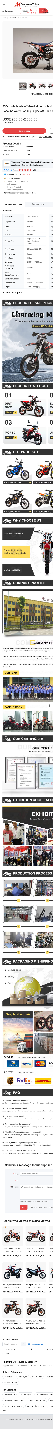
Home (4, 18)
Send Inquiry (24, 131)
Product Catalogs (37, 1344)
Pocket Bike (8, 1377)
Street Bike (29, 1349)
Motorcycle (22, 1377)
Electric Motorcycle (9, 1349)
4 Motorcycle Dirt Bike (37, 1400)
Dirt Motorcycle (25, 1394)
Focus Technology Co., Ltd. (31, 1419)
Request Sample (45, 137)
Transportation (14, 18)
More (4, 1411)
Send (24, 1207)
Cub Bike (5, 1353)
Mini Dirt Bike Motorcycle (36, 1406)
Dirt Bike (24, 18)
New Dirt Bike (9, 1394)
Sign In (6, 193)
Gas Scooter (37, 1377)
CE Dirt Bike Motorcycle (13, 1406)
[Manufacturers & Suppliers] (26, 4)
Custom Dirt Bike (10, 1382)
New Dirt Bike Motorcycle (13, 1400)
